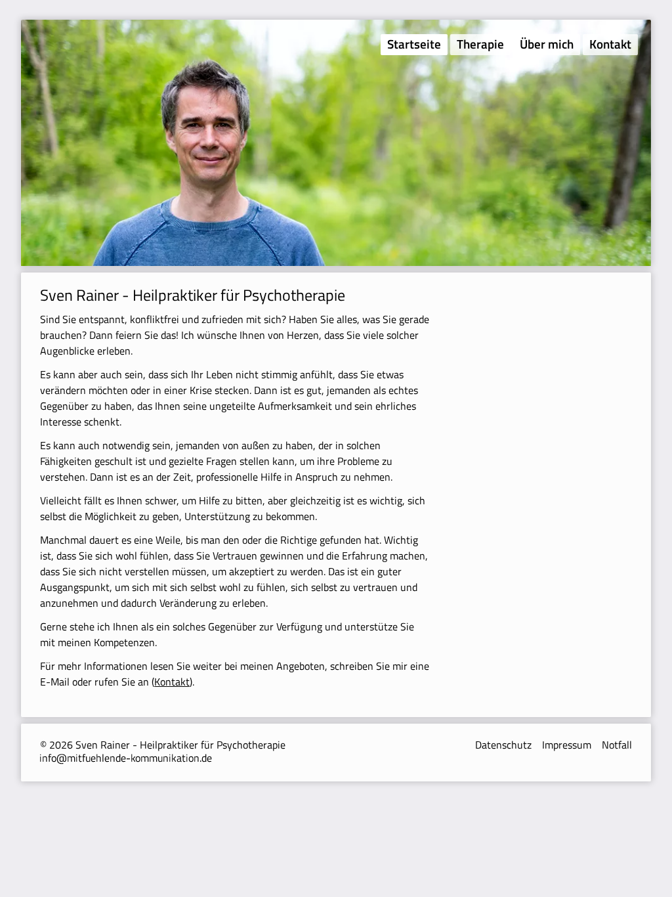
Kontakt (610, 43)
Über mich (547, 43)
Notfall (617, 745)
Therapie (480, 43)
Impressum (566, 745)
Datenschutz (503, 745)
